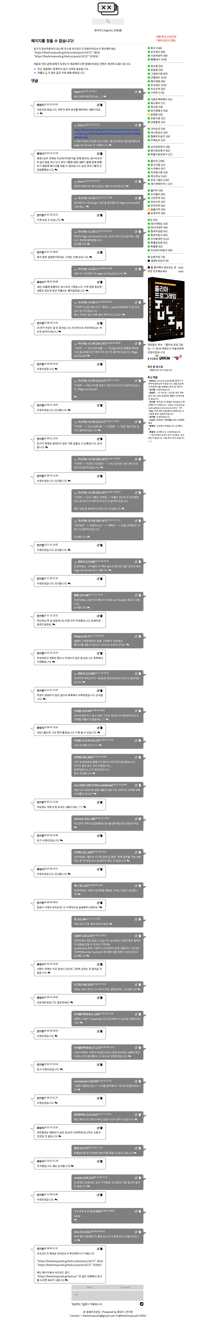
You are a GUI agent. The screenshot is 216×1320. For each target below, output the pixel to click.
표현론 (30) (156, 114)
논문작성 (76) (157, 257)
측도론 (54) (156, 107)
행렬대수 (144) (158, 59)
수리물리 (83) (157, 194)
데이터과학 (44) (159, 227)
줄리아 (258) (157, 161)
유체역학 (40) (157, 213)
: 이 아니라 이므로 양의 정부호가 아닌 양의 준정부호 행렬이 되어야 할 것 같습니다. (166, 395)
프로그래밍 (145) (159, 180)
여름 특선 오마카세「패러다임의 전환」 (166, 38)
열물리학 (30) (157, 209)
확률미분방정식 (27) (161, 154)
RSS (143, 1315)
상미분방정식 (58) (160, 147)
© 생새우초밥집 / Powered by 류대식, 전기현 (108, 1312)
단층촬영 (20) (157, 122)
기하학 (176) (157, 92)
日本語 (118, 30)
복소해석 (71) (157, 103)
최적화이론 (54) (159, 172)
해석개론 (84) (157, 81)
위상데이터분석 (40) (161, 250)
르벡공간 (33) (157, 140)
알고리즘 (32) (157, 165)
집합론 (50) (156, 70)
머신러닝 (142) (158, 176)
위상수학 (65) (157, 89)
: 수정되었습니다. (159, 389)
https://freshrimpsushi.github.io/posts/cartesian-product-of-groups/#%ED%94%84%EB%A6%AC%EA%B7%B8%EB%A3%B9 (107, 133)
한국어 (98, 30)
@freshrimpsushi (128, 1315)
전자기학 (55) (157, 202)
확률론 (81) (156, 246)
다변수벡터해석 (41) (161, 99)
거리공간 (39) (157, 129)
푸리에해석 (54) (159, 110)
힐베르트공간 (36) (160, 136)
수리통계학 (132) (159, 239)
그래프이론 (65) (159, 73)
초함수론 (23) (157, 118)
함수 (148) (156, 48)
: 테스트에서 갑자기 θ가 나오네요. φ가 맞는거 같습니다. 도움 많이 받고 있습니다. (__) (166, 437)
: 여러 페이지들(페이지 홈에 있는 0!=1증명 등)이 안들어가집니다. (166, 412)
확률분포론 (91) (159, 242)
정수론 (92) (156, 66)
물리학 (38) (156, 190)
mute (181, 271)
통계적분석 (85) (159, 235)
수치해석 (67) (157, 168)
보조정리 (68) (157, 52)
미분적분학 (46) (159, 55)
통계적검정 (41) (159, 231)
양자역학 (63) (157, 205)
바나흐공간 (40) (159, 132)
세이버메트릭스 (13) (161, 184)
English (108, 30)
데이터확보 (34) (159, 223)
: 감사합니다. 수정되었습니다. (164, 431)
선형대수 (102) (158, 77)
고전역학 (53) (157, 198)
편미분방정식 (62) (160, 150)
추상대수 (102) (158, 85)
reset (181, 267)
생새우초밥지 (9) (159, 260)
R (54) (153, 220)
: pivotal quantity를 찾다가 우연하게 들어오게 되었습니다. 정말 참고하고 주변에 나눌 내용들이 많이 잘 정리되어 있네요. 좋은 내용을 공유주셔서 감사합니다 (166, 386)
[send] (141, 1304)
